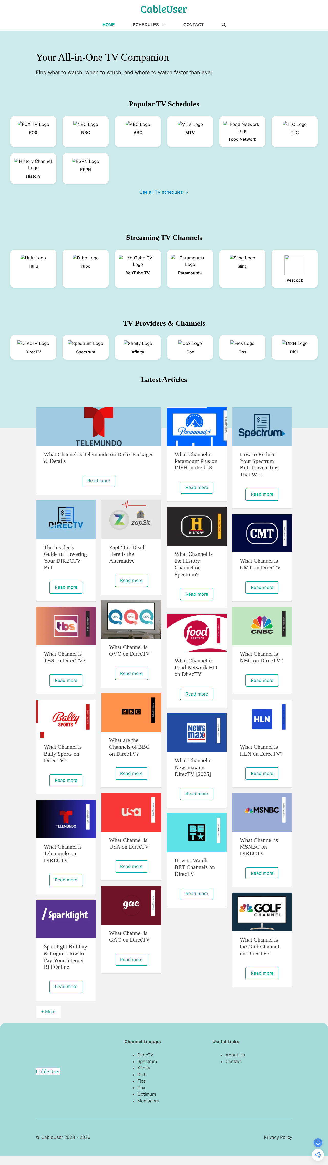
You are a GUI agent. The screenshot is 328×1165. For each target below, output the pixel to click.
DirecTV (145, 1054)
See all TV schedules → (164, 192)
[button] (224, 25)
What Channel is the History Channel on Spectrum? (194, 564)
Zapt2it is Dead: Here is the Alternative (127, 554)
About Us (235, 1054)
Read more (98, 480)
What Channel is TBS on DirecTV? (64, 657)
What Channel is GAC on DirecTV (129, 936)
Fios (141, 1081)
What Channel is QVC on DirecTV (129, 650)
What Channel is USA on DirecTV (129, 843)
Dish (141, 1074)
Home (108, 25)
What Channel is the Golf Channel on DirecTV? (259, 946)
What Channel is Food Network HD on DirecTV (196, 667)
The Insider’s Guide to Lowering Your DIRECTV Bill (65, 557)
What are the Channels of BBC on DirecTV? (129, 747)
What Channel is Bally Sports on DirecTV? (63, 754)
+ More (48, 1011)
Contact (193, 25)
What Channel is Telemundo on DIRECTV (63, 853)
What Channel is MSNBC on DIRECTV (259, 847)
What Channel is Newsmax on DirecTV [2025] (194, 767)
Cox (141, 1087)
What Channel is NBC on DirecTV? (261, 657)
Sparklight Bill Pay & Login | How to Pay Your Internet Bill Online (65, 956)
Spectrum (147, 1061)
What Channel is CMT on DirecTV (260, 564)
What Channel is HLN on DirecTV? (261, 750)
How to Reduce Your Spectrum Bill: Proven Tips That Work (259, 464)
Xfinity (143, 1067)
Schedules (146, 25)
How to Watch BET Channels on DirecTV (195, 867)
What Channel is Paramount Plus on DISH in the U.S (196, 461)
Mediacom (148, 1100)
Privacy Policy (278, 1137)
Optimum (146, 1094)
